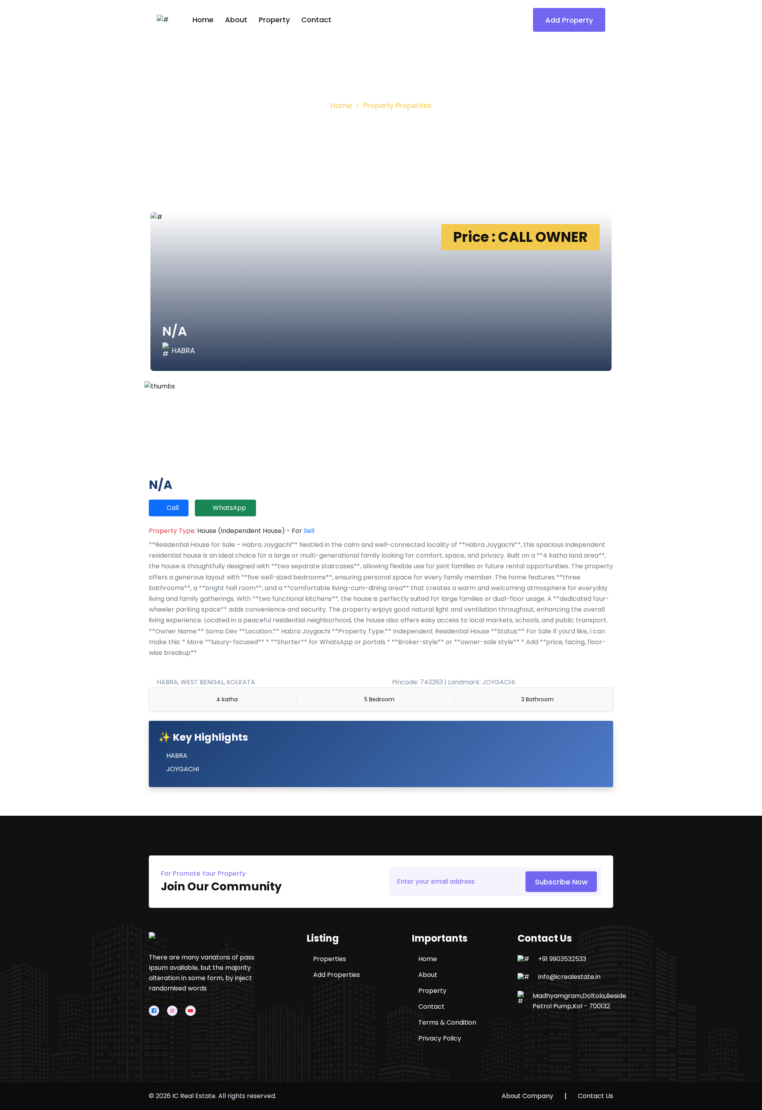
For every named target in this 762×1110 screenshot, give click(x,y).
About (236, 20)
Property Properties (398, 105)
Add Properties (336, 975)
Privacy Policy (439, 1038)
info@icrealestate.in (569, 977)
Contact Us (595, 1096)
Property (274, 20)
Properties (329, 959)
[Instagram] (172, 1011)
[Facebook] (154, 1011)
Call (173, 507)
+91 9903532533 (562, 959)
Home (203, 20)
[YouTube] (190, 1011)
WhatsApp (229, 507)
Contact (316, 20)
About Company (527, 1096)
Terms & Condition (447, 1023)
